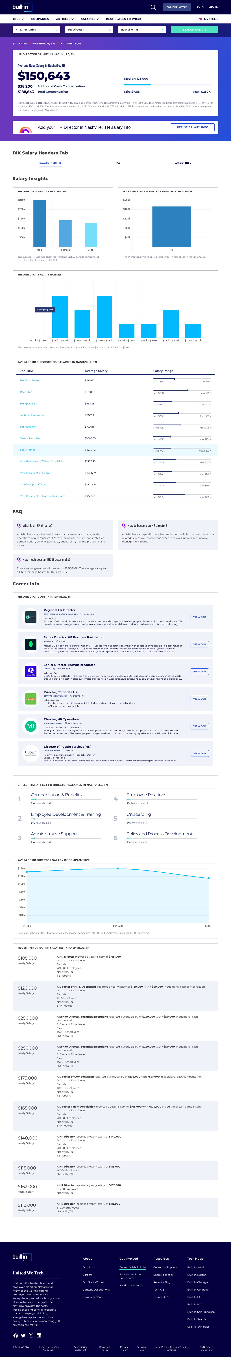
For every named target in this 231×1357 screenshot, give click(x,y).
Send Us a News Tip (131, 1285)
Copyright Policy (104, 1348)
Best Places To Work (123, 19)
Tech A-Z (158, 1289)
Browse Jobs (161, 1297)
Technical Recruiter (32, 415)
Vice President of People (35, 473)
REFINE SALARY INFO (192, 127)
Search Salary (194, 29)
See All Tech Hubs (198, 1326)
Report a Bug (161, 1282)
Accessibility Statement (80, 1348)
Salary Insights (51, 162)
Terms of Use (142, 1348)
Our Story (89, 1267)
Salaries (88, 19)
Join (200, 7)
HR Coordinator (30, 380)
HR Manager (28, 426)
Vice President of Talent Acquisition (42, 461)
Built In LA (194, 1297)
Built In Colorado (198, 1289)
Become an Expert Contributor (131, 1276)
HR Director (27, 449)
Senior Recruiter (30, 438)
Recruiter (26, 392)
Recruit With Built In (132, 1267)
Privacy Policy (124, 1348)
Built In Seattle (196, 1319)
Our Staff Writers (93, 1282)
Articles (63, 19)
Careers (87, 1274)
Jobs (17, 19)
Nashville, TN (44, 43)
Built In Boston (196, 1274)
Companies (40, 19)
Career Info (183, 162)
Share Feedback (163, 1274)
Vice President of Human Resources (42, 496)
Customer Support (165, 1267)
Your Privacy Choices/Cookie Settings (171, 1348)
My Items (210, 19)
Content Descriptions (96, 1289)
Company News (93, 1297)
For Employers (177, 7)
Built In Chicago (197, 1282)
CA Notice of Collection (206, 1348)
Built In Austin (196, 1267)
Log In (213, 7)
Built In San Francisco (201, 1311)
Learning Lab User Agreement (49, 1348)
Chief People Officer (32, 484)
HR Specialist (28, 403)
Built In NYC (195, 1304)
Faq (118, 162)
